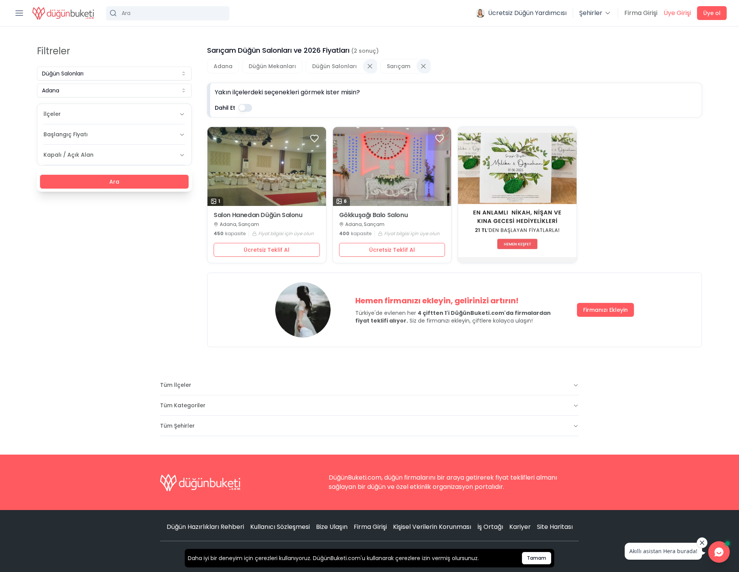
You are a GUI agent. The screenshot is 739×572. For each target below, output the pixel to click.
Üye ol (712, 13)
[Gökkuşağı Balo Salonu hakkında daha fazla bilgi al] (392, 166)
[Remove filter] (370, 66)
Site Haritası (555, 526)
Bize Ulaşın (332, 526)
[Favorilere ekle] (314, 139)
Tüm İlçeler (175, 385)
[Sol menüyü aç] (19, 13)
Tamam (536, 558)
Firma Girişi (640, 12)
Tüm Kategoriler (183, 405)
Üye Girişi (677, 12)
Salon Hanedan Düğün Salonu (258, 215)
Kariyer (520, 526)
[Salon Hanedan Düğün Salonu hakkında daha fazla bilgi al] (266, 166)
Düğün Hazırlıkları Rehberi (205, 526)
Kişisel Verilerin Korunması (432, 526)
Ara (114, 182)
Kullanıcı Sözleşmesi (280, 526)
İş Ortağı (490, 526)
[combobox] (114, 73)
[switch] (245, 108)
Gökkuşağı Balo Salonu (373, 215)
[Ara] (167, 13)
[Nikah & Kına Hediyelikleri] (517, 195)
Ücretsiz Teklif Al (266, 250)
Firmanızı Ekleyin (605, 310)
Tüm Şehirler (177, 426)
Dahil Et (225, 107)
